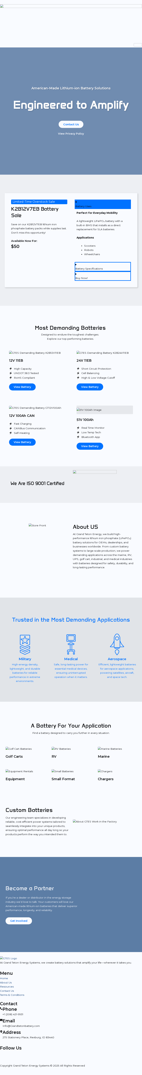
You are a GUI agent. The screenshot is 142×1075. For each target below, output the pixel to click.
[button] (9, 525)
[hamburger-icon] (138, 45)
